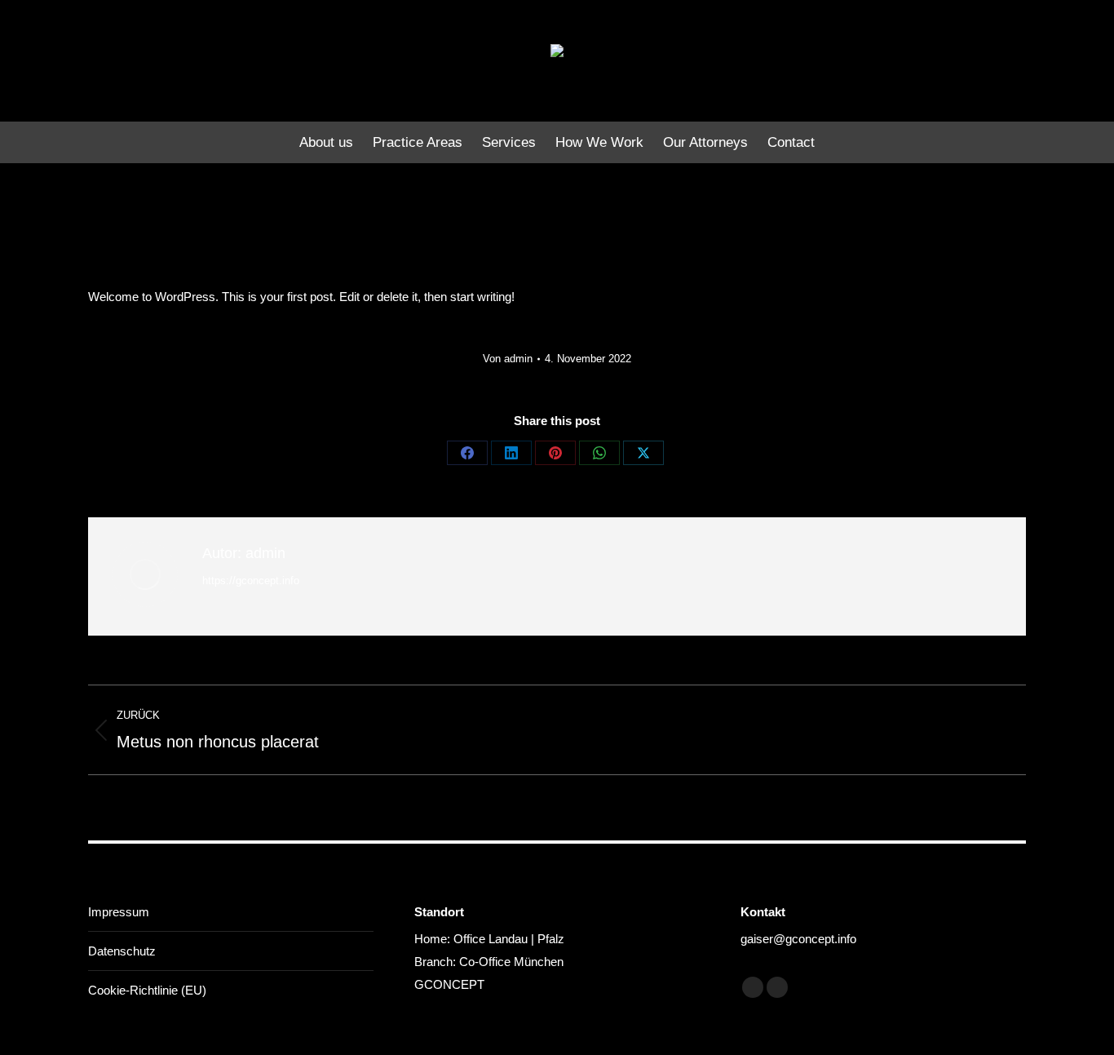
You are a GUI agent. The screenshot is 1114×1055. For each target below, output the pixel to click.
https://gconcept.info (250, 580)
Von (508, 358)
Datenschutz (122, 951)
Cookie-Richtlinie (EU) (147, 990)
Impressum (118, 912)
